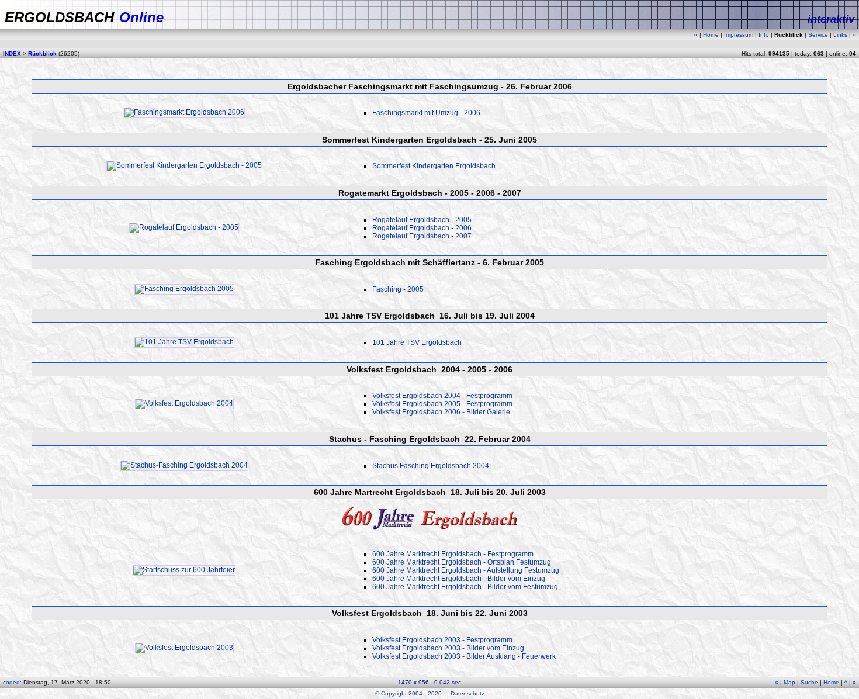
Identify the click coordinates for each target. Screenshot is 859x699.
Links (840, 35)
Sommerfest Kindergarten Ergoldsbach (434, 166)
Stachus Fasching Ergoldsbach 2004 (430, 466)
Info (764, 35)
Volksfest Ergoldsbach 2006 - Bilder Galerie (441, 412)
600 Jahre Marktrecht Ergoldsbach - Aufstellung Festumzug (465, 570)
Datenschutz (467, 693)
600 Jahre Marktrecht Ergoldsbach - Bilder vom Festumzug (465, 587)
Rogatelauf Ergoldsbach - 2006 (422, 228)
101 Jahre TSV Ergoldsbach (417, 342)
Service (818, 35)
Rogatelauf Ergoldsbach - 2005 (422, 220)
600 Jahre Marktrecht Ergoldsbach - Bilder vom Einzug (458, 579)
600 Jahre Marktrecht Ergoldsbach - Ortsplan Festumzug (461, 562)
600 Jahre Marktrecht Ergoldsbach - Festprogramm (453, 554)
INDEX (12, 53)
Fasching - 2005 (398, 289)
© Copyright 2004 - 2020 (408, 693)
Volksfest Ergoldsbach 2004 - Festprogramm (442, 396)
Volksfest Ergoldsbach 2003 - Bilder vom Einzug (448, 648)
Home (711, 35)
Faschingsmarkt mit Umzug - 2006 (426, 113)
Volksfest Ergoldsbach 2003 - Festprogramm (442, 640)
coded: (13, 682)
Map (789, 682)
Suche (809, 682)
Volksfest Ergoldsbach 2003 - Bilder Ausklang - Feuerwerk (464, 656)
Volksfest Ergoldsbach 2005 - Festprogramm (442, 404)
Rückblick (42, 53)
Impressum (738, 35)
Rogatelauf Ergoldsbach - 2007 (422, 236)
